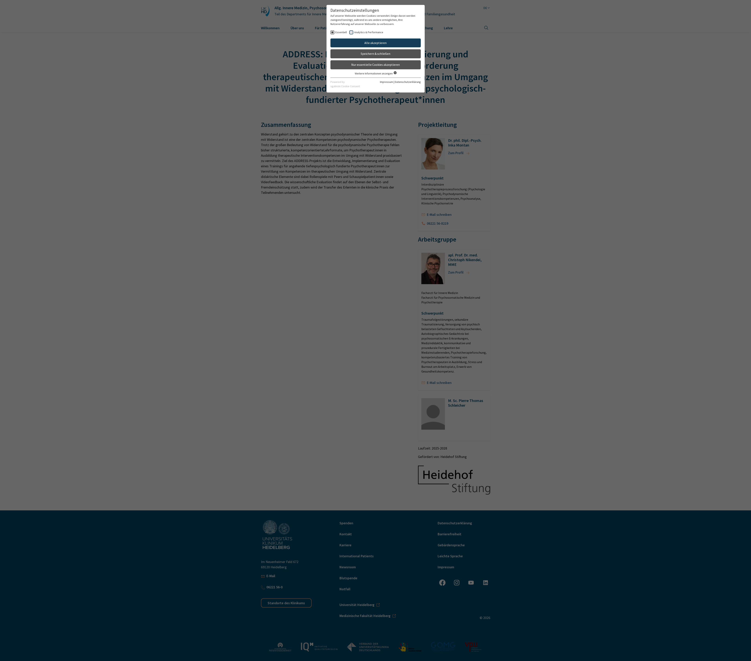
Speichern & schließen (375, 54)
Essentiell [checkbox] (341, 32)
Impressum (386, 82)
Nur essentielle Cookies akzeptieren (375, 65)
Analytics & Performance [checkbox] (368, 32)
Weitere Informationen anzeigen (374, 73)
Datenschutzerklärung (408, 82)
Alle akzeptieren (375, 43)
